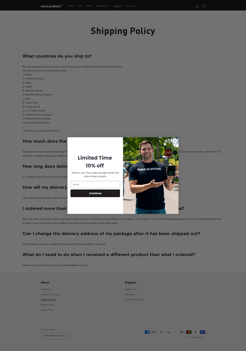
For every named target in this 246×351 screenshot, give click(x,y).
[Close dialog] (174, 140)
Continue (95, 193)
